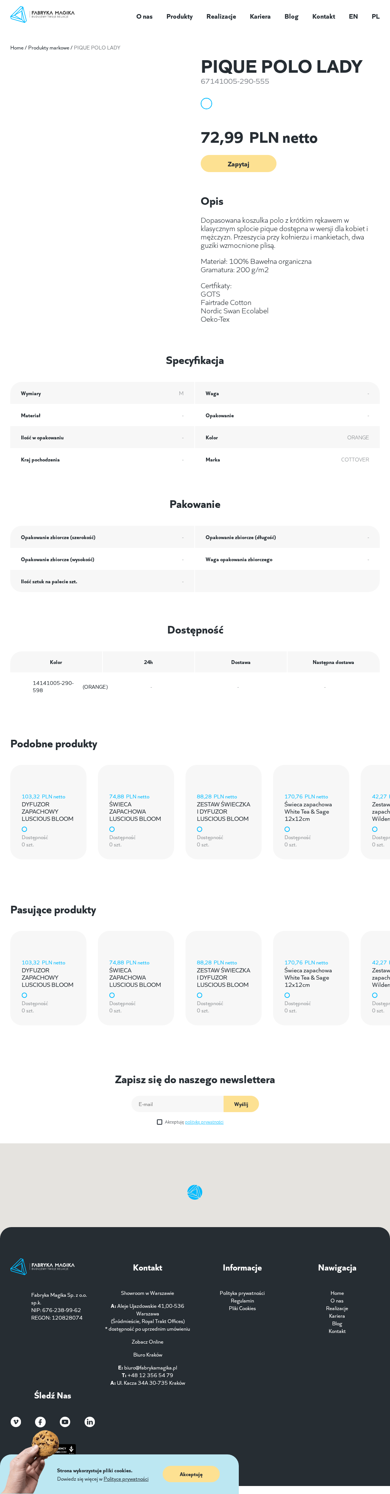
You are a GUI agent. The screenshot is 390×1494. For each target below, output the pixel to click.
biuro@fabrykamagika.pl (150, 1367)
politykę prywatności (204, 1121)
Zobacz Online (147, 1341)
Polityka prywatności (242, 1292)
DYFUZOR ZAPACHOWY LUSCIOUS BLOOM (48, 810)
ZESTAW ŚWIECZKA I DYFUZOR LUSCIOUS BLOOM (223, 810)
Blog (292, 16)
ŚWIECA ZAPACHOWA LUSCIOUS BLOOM (135, 810)
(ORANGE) (70, 686)
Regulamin (242, 1300)
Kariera (260, 16)
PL (376, 16)
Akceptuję (194, 1121)
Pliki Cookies (242, 1308)
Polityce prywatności (126, 1478)
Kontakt (323, 16)
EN (353, 16)
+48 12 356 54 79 (150, 1375)
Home (17, 47)
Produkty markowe (48, 47)
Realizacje (221, 16)
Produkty (179, 16)
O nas (144, 16)
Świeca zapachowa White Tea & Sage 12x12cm (308, 810)
